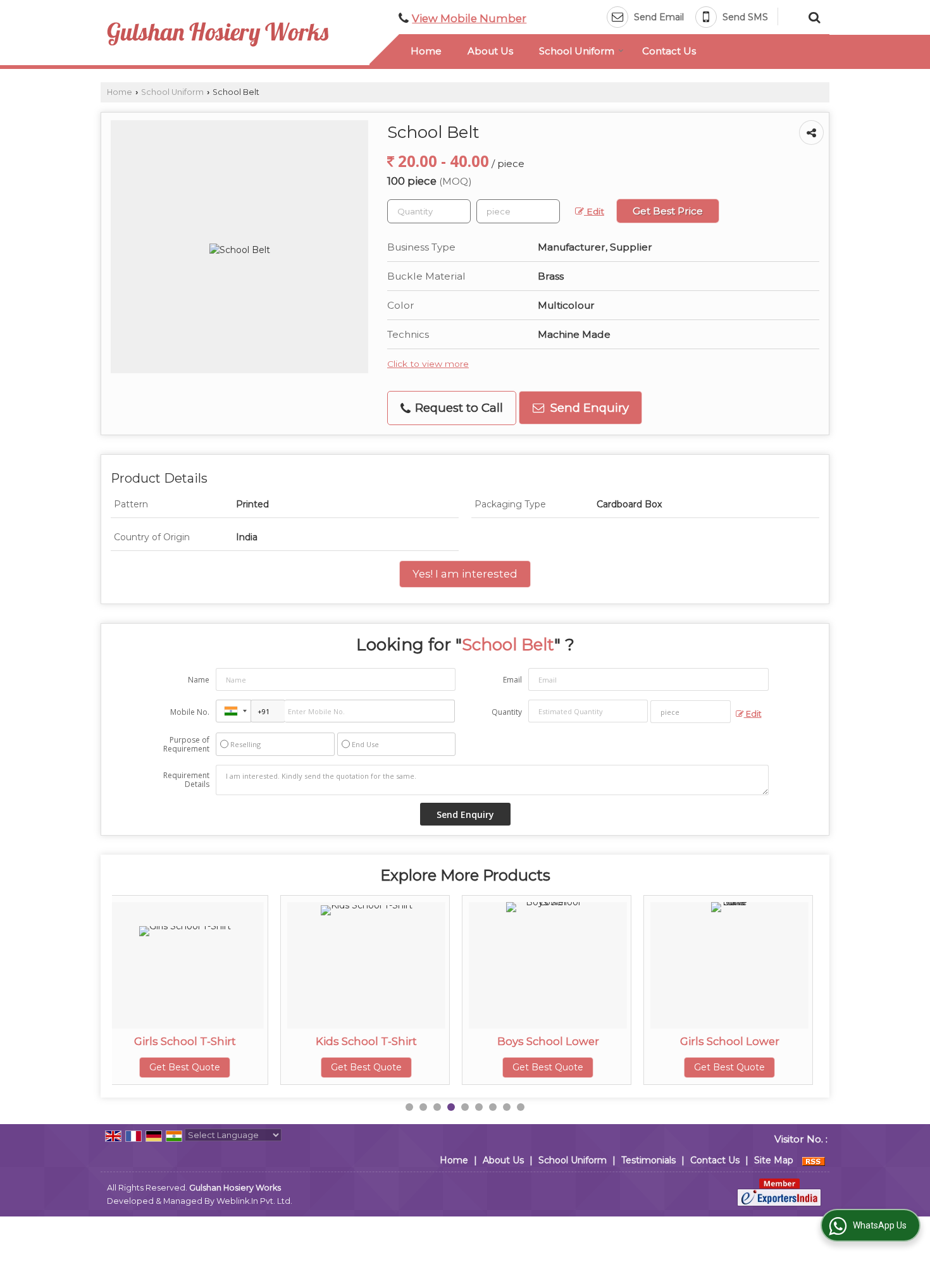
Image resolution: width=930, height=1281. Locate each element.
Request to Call (457, 407)
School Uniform (576, 51)
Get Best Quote (206, 1067)
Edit (594, 211)
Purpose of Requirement (186, 744)
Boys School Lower (387, 1041)
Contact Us (669, 51)
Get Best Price (668, 211)
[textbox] (518, 211)
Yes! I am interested (465, 573)
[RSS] (813, 1160)
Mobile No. (189, 712)
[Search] (813, 16)
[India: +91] (233, 711)
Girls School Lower (569, 1041)
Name (198, 679)
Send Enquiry (588, 407)
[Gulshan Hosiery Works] (217, 34)
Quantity (507, 712)
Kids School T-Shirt (206, 1041)
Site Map (773, 1160)
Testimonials (648, 1160)
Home (426, 51)
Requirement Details (186, 780)
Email (512, 679)
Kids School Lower (751, 1041)
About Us (490, 51)
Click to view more (428, 364)
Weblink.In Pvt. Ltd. (254, 1201)
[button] (469, 18)
